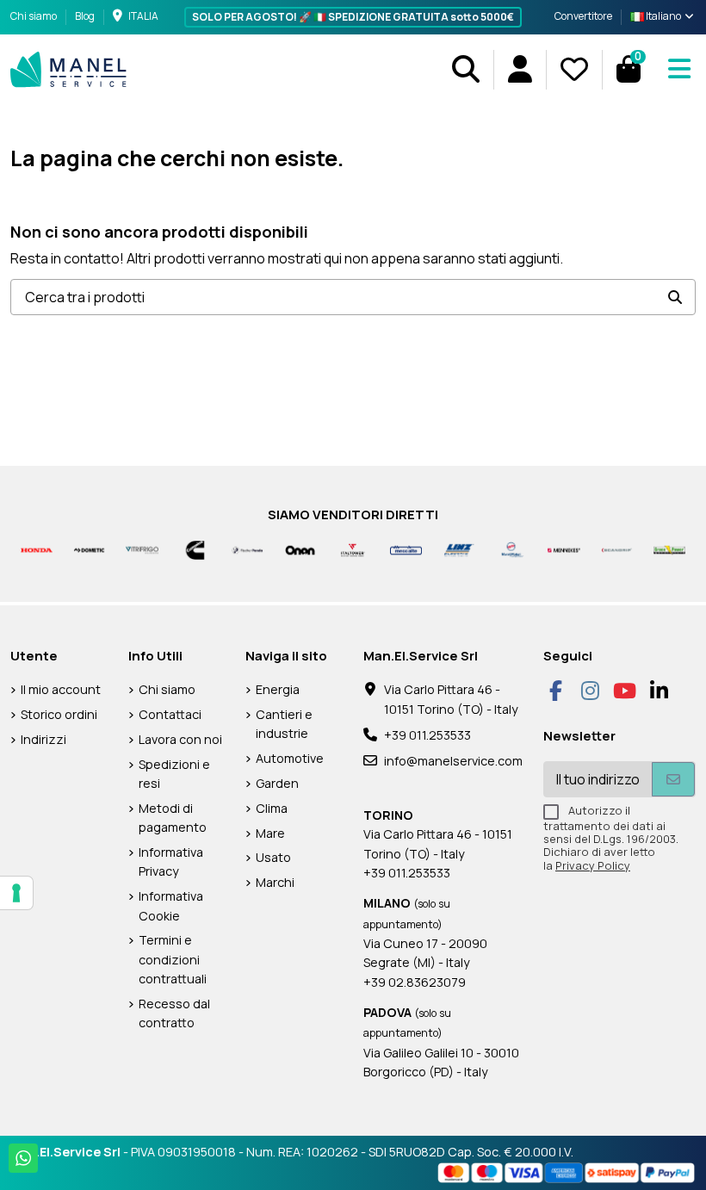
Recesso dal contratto (174, 1013)
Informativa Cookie (171, 905)
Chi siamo (34, 16)
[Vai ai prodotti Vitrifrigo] (142, 549)
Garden (277, 783)
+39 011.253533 (427, 735)
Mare (270, 833)
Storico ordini (59, 714)
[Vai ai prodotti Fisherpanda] (247, 549)
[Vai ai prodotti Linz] (458, 549)
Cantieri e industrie (284, 723)
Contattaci (170, 714)
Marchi (275, 882)
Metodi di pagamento (173, 817)
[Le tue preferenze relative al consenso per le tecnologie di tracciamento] (16, 893)
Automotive (290, 758)
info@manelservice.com (453, 761)
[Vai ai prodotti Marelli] (511, 549)
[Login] (519, 69)
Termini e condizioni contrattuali (173, 959)
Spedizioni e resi (174, 773)
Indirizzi (43, 739)
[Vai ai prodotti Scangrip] (617, 549)
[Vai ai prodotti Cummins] (195, 549)
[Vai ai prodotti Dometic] (89, 549)
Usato (273, 857)
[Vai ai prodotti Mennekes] (563, 549)
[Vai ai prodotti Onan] (300, 549)
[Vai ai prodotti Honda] (37, 549)
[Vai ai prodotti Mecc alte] (406, 549)
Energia (278, 689)
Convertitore (583, 16)
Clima (272, 808)
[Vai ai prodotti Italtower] (352, 549)
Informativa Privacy (171, 861)
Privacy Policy (592, 865)
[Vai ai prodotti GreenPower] (669, 549)
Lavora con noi (180, 739)
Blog (85, 16)
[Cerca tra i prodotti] (675, 297)
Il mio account (61, 689)
